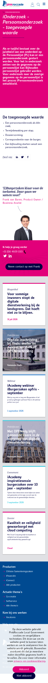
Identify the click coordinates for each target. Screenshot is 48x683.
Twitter (5, 255)
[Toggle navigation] (44, 4)
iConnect (10, 581)
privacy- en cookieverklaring (29, 661)
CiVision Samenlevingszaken (19, 572)
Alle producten (13, 585)
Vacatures (10, 617)
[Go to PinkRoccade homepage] (13, 4)
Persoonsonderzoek (12, 12)
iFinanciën (11, 576)
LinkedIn (10, 255)
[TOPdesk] (32, 3)
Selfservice (11, 601)
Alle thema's (12, 606)
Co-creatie (11, 597)
